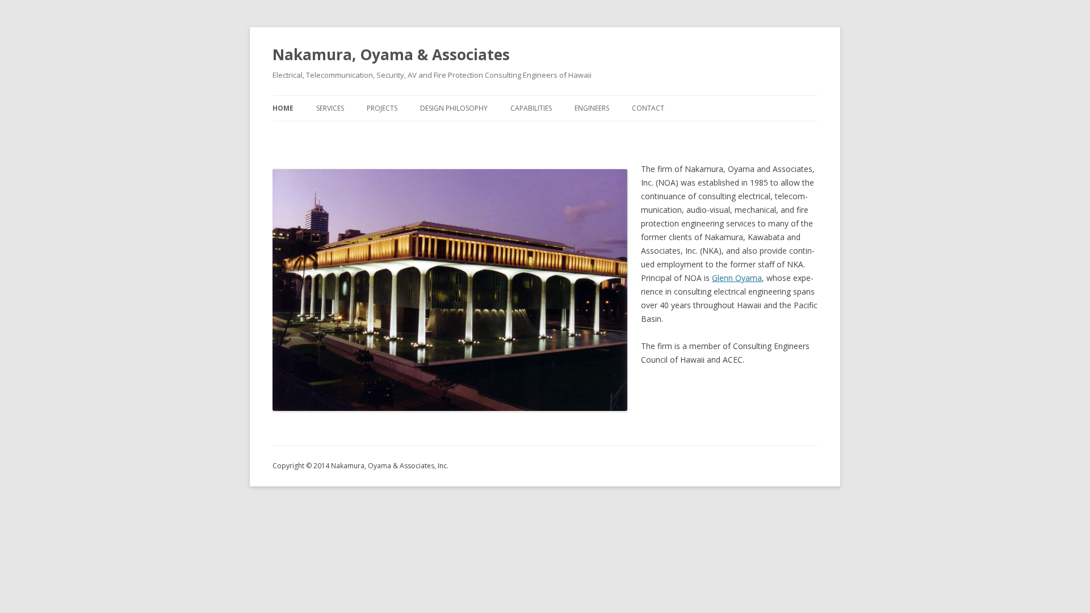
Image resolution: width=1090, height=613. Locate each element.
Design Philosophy (454, 108)
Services (330, 108)
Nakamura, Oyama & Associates (391, 54)
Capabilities (531, 108)
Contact (648, 108)
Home (283, 108)
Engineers (592, 108)
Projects (382, 108)
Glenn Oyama (737, 277)
